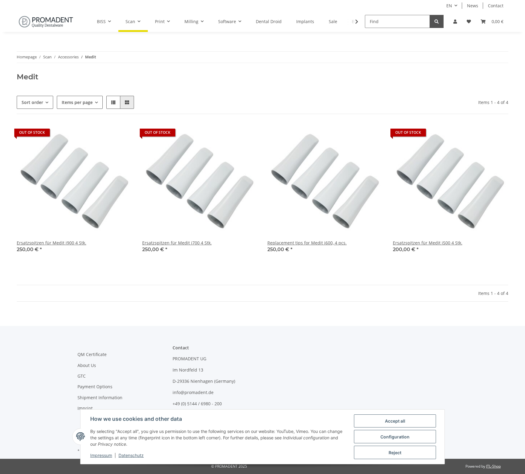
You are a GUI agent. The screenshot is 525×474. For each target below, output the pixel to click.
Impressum (101, 455)
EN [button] (449, 6)
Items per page (77, 102)
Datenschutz (131, 455)
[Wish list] (469, 21)
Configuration (395, 436)
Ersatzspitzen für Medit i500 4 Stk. (427, 243)
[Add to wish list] (122, 134)
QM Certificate (92, 354)
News (472, 6)
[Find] (437, 21)
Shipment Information (99, 397)
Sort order (32, 102)
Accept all (395, 421)
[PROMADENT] (46, 21)
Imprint (85, 408)
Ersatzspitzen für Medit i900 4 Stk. (51, 243)
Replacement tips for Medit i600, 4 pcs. (307, 243)
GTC (81, 376)
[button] (455, 21)
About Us (86, 365)
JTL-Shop (493, 466)
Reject (395, 452)
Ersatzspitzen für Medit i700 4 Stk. (177, 243)
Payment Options (94, 386)
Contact (495, 6)
